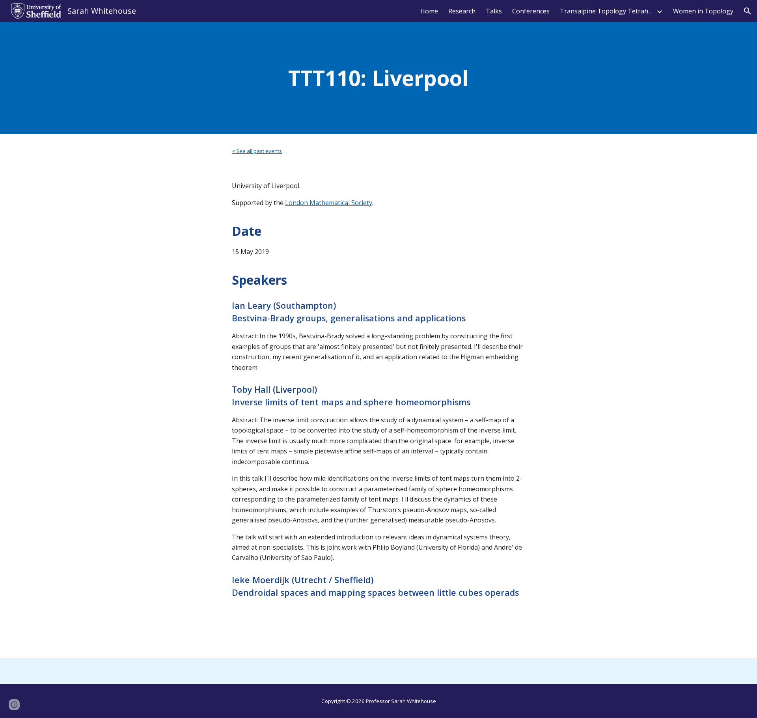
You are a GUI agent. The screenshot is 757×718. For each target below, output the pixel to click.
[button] (747, 11)
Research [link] (461, 11)
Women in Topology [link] (703, 11)
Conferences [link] (531, 11)
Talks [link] (494, 11)
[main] (378, 78)
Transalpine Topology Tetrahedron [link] (607, 11)
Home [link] (429, 11)
